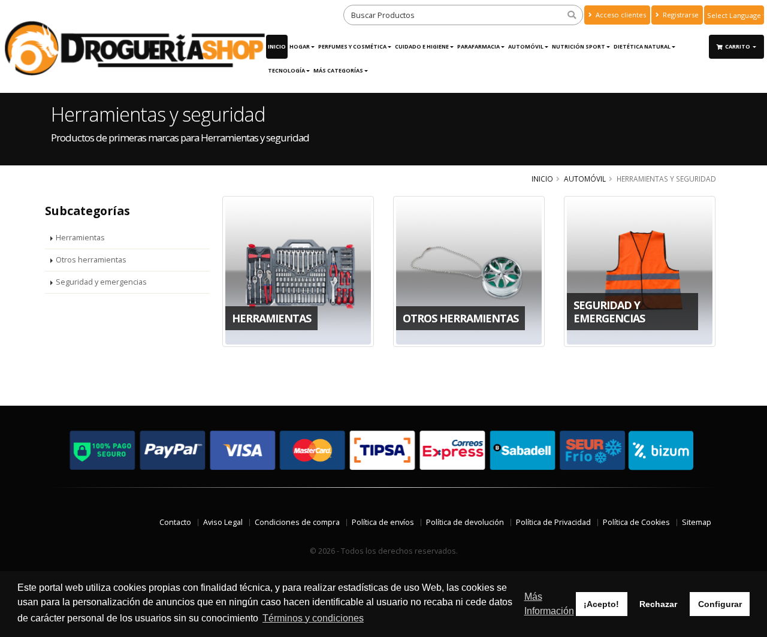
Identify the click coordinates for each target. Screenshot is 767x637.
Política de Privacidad (553, 522)
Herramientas (80, 238)
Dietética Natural (642, 46)
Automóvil (525, 46)
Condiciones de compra (297, 522)
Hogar (299, 46)
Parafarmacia (478, 46)
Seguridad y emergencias (101, 282)
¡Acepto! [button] (601, 604)
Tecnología (286, 70)
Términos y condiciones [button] (313, 618)
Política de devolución (465, 522)
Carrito (738, 46)
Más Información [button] (549, 603)
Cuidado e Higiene (422, 46)
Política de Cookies (636, 522)
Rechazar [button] (658, 604)
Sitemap (696, 522)
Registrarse (680, 14)
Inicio (277, 46)
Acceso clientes (620, 14)
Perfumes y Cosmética (352, 46)
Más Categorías (338, 70)
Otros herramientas (91, 260)
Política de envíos (383, 522)
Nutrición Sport (578, 46)
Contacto (175, 522)
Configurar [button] (720, 604)
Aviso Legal (223, 522)
